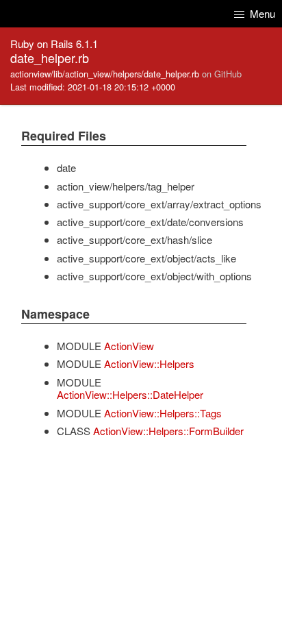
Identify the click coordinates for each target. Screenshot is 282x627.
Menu (261, 13)
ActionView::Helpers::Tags (163, 413)
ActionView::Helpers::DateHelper (130, 394)
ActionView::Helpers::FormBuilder (168, 430)
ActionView (129, 346)
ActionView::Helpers (149, 363)
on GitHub (222, 73)
